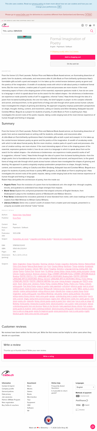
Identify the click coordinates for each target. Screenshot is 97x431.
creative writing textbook (28, 291)
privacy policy (37, 4)
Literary (15, 271)
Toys (29, 400)
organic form (55, 299)
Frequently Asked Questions (57, 387)
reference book (18, 269)
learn (43, 271)
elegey (26, 299)
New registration (8, 402)
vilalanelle (30, 301)
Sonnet (37, 271)
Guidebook (89, 266)
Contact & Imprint (8, 386)
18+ (28, 411)
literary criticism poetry (42, 301)
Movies (29, 389)
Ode (90, 269)
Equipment (31, 402)
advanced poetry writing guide (63, 309)
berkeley (81, 266)
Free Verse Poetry (29, 286)
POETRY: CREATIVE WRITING (40, 281)
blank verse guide (42, 296)
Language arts (77, 281)
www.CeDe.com (22, 14)
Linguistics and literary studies (41, 239)
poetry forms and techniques (40, 299)
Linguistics (65, 264)
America (81, 264)
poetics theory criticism (26, 296)
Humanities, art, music (21, 239)
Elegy (50, 274)
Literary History (59, 271)
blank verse (27, 284)
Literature (51, 264)
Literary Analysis (65, 281)
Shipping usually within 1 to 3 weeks (65, 52)
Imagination (22, 264)
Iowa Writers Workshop (45, 294)
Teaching (43, 264)
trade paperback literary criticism (70, 306)
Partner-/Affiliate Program (11, 400)
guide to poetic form (58, 301)
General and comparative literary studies (67, 239)
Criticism (36, 269)
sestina (65, 294)
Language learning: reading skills (76, 269)
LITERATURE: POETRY (21, 281)
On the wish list (73, 64)
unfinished (66, 286)
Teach (20, 284)
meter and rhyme (81, 304)
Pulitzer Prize (29, 271)
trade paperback (55, 286)
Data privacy (6, 394)
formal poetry (24, 304)
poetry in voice (88, 289)
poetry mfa (22, 301)
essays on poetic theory (74, 291)
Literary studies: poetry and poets (77, 271)
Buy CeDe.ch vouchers (10, 405)
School (46, 269)
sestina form (82, 296)
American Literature (40, 274)
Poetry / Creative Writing (54, 284)
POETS (85, 281)
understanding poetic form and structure (27, 306)
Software (30, 408)
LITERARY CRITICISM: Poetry (62, 274)
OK (59, 7)
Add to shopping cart (73, 57)
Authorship (73, 264)
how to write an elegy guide (23, 311)
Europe (58, 264)
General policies (8, 391)
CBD (29, 405)
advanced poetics (57, 304)
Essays (29, 264)
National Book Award (35, 266)
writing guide (17, 286)
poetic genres (85, 299)
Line (44, 266)
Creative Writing (57, 266)
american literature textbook (85, 309)
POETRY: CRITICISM (80, 276)
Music (29, 386)
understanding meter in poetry (66, 296)
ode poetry (58, 294)
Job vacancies (7, 397)
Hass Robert (26, 215)
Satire (15, 264)
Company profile (8, 389)
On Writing (49, 271)
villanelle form (60, 291)
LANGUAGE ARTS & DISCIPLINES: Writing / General (31, 279)
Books (29, 394)
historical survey (59, 289)
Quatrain (68, 289)
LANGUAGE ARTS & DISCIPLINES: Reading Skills (55, 276)
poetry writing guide (29, 294)
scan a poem (69, 304)
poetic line (75, 299)
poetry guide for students (22, 309)
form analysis (88, 306)
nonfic (74, 289)
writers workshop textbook (41, 309)
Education (36, 264)
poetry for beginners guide (43, 311)
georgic (52, 296)
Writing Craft (48, 289)
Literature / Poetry (38, 284)
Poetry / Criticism (85, 284)
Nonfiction (67, 266)
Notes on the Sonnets (51, 306)
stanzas (90, 304)
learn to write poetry (76, 311)
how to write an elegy (83, 301)
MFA (41, 269)
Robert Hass (17, 215)
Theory (74, 266)
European (28, 269)
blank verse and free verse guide (36, 314)
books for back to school (34, 289)
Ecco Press (17, 218)
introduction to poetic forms (40, 304)
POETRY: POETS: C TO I (28, 276)
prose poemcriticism (61, 311)
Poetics (21, 271)
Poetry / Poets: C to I (71, 284)
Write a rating (48, 356)
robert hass (71, 301)
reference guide (76, 286)
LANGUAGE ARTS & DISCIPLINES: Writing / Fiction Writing (71, 279)
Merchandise (32, 397)
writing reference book (46, 291)
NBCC (80, 289)
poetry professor (74, 294)
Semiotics (60, 269)
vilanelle (16, 291)
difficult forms (65, 299)
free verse (55, 281)
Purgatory (52, 269)
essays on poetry (43, 286)
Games (29, 391)
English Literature (26, 274)
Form (49, 266)
